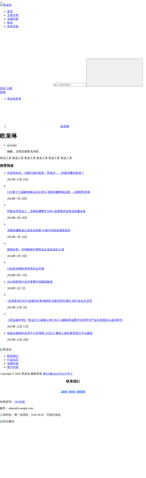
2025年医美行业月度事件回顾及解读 (30, 281)
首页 (10, 11)
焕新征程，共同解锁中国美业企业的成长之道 (35, 249)
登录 (3, 88)
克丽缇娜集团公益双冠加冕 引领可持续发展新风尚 (39, 230)
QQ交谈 (19, 401)
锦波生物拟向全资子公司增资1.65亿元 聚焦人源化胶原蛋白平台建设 (50, 333)
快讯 (10, 22)
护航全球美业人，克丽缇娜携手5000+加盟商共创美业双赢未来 (46, 211)
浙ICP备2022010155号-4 (57, 373)
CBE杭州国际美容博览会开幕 (25, 268)
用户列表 (13, 367)
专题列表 (13, 18)
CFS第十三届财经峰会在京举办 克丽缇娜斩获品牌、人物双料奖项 (48, 192)
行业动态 (13, 359)
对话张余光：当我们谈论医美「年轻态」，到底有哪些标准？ (45, 172)
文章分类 (13, 15)
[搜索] (114, 72)
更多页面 (13, 26)
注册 (9, 88)
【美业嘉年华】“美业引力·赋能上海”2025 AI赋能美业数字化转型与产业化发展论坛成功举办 (64, 320)
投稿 (3, 92)
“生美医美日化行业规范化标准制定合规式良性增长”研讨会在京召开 (49, 300)
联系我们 (13, 355)
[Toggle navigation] (1, 2)
